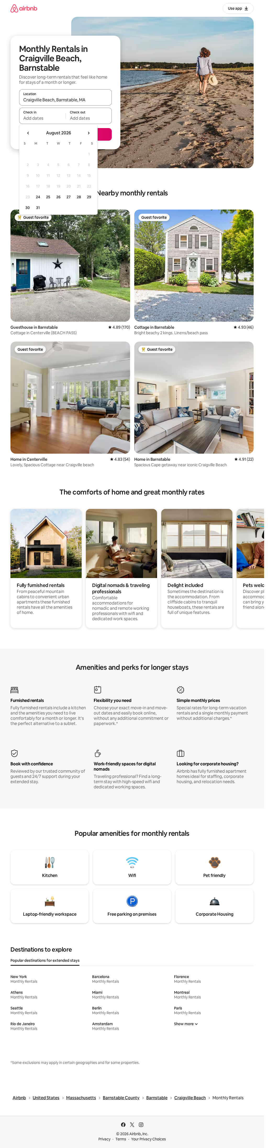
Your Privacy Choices (148, 1139)
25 (48, 197)
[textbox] (42, 118)
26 (58, 197)
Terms (120, 1139)
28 (79, 197)
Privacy (104, 1139)
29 (89, 197)
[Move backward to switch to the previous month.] (28, 133)
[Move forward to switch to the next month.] (88, 133)
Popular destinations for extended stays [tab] (45, 960)
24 (38, 197)
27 (68, 197)
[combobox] (65, 100)
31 (38, 207)
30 (27, 207)
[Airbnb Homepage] (23, 8)
